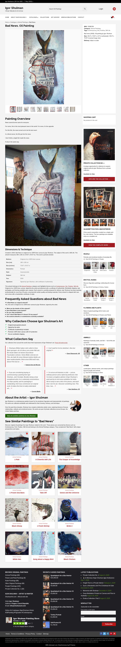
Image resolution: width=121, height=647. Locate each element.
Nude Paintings (10, 580)
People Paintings (11, 586)
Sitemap (45, 634)
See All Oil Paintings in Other (94, 372)
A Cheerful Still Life (43, 459)
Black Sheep (17, 526)
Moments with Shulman (91, 590)
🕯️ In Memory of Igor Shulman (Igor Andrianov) (98, 578)
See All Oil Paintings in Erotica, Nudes (97, 287)
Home (7, 17)
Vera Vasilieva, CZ (74, 389)
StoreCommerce (62, 645)
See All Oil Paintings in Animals (95, 344)
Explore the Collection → (99, 179)
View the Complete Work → (99, 245)
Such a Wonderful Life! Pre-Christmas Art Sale (98, 585)
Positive (102, 30)
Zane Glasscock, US (73, 353)
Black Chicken (69, 559)
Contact (81, 17)
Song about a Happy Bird (43, 559)
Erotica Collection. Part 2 (91, 598)
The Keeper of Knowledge (69, 459)
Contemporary (92, 30)
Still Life (108, 30)
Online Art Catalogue (12, 610)
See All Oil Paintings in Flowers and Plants (98, 315)
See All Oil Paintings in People (95, 259)
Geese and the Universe (69, 493)
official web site (23, 596)
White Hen (17, 559)
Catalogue (33, 17)
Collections (44, 17)
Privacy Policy (30, 634)
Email (82, 616)
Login (100, 9)
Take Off (43, 493)
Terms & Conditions (17, 634)
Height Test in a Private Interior (93, 583)
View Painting (42, 454)
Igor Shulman (14, 7)
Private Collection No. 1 (13, 589)
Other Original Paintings (13, 583)
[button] (112, 266)
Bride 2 (69, 526)
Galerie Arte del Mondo (33, 365)
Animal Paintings (23, 22)
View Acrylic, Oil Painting (17, 453)
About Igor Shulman (18, 17)
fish (98, 30)
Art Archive (55, 17)
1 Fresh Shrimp (43, 526)
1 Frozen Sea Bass (16, 493)
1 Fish (16, 459)
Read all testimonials (61, 342)
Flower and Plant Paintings (14, 578)
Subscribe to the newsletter (90, 607)
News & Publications (68, 17)
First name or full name (88, 609)
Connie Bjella (36, 391)
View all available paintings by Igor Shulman (21, 415)
